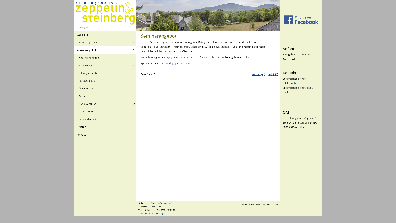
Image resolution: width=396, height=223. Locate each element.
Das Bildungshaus (87, 42)
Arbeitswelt (85, 65)
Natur (82, 127)
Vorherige (257, 74)
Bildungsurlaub (88, 73)
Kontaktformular (246, 204)
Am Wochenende (89, 57)
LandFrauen (86, 111)
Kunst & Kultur (87, 103)
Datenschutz (272, 204)
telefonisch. (289, 83)
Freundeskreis (87, 81)
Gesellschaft (86, 88)
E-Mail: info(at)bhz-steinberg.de (152, 213)
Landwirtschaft (87, 119)
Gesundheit (86, 96)
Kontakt (81, 134)
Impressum (260, 204)
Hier (285, 54)
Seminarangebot (86, 50)
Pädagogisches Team (178, 63)
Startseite (82, 34)
